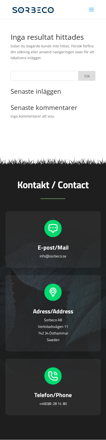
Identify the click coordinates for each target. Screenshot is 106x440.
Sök (87, 76)
